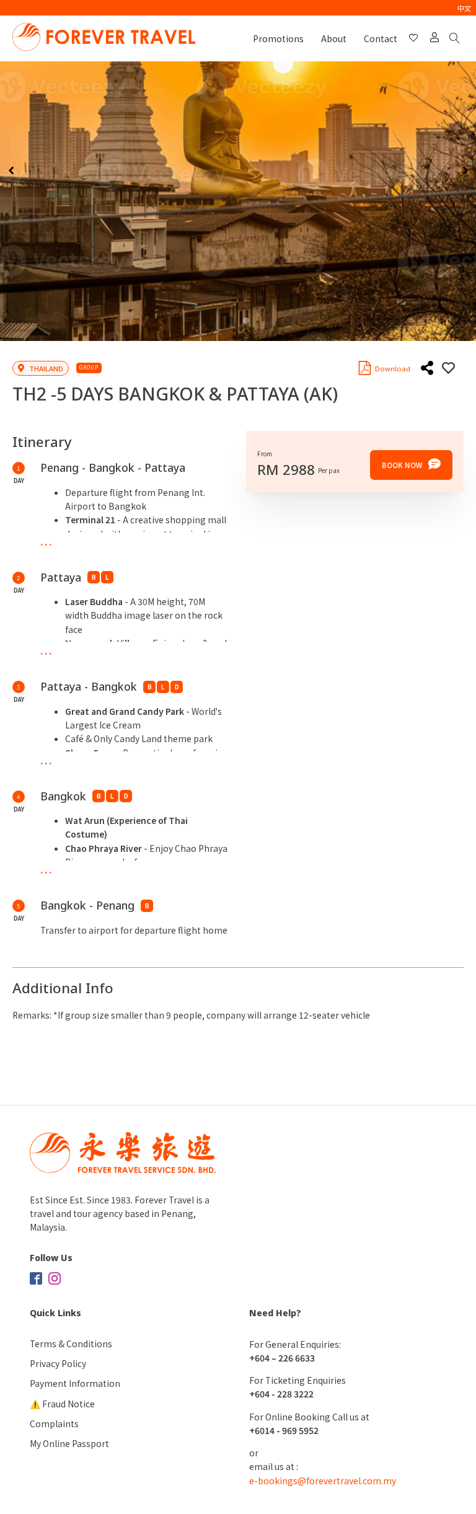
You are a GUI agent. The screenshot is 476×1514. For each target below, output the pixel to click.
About (333, 38)
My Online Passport (69, 1443)
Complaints (54, 1423)
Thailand (46, 368)
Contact (380, 38)
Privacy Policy (58, 1363)
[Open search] (457, 38)
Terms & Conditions (71, 1343)
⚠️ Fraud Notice (62, 1403)
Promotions (278, 38)
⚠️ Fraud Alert (28, 7)
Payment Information (75, 1383)
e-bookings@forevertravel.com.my (322, 1480)
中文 (464, 8)
